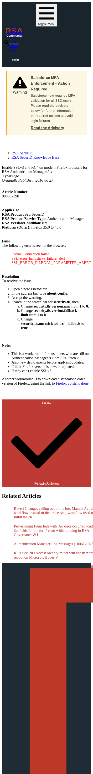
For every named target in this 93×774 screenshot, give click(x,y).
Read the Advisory (47, 128)
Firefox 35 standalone (72, 383)
